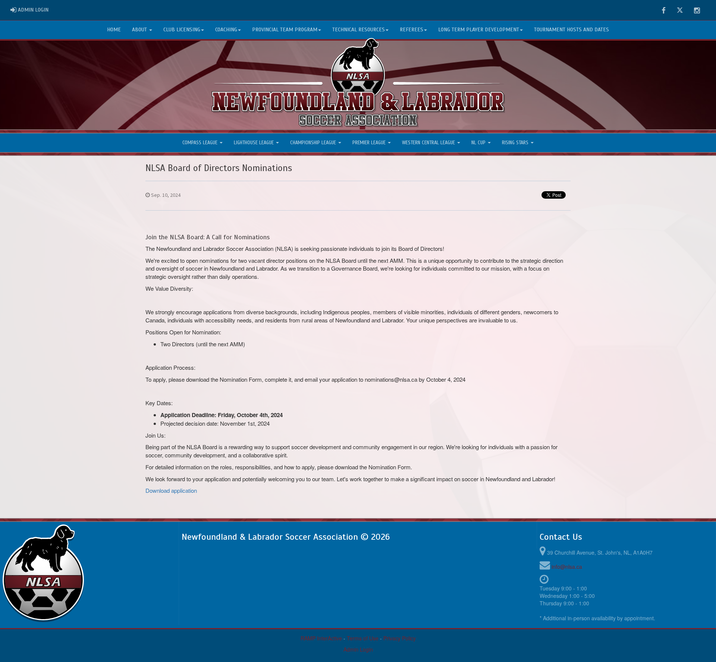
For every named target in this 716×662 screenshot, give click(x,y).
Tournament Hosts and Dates (571, 29)
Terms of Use (363, 638)
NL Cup (479, 143)
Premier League (369, 143)
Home (114, 29)
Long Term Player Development (478, 29)
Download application (171, 490)
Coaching (226, 29)
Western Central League (429, 143)
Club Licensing (181, 29)
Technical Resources (358, 29)
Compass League (200, 143)
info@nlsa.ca (567, 566)
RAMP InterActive (321, 638)
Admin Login (358, 649)
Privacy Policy (399, 638)
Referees (411, 29)
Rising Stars (516, 143)
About (140, 29)
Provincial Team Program (284, 29)
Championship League (313, 143)
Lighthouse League (254, 143)
